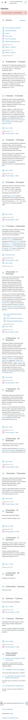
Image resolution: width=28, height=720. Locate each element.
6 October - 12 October (14, 96)
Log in (26, 2)
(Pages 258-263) (11, 196)
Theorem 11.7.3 (9, 245)
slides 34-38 (5, 360)
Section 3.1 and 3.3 (14, 250)
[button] (6, 2)
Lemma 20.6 (5, 302)
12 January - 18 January (14, 618)
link (3, 165)
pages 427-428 (6, 123)
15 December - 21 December (12, 539)
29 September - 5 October (15, 62)
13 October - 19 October (15, 140)
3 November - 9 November (12, 273)
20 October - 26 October (15, 182)
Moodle (11, 713)
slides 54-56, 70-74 (19, 362)
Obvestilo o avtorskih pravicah (10, 718)
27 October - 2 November (15, 226)
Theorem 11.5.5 (15, 241)
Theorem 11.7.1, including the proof (12, 243)
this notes (12, 160)
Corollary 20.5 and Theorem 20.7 (15, 306)
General (9, 20)
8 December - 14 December (12, 511)
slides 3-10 (11, 358)
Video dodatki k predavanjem (12, 654)
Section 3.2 (5, 308)
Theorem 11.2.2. (6, 239)
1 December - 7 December (16, 473)
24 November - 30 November (12, 440)
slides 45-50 (19, 360)
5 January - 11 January (14, 598)
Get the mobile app (7, 709)
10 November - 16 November (12, 339)
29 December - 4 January (15, 586)
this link (10, 372)
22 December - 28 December (12, 574)
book (21, 73)
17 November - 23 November (12, 390)
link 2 (4, 416)
